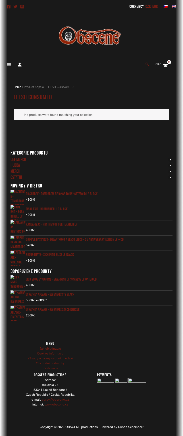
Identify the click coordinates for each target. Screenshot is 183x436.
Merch (15, 171)
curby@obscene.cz (55, 399)
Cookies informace (50, 353)
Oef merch (18, 159)
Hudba (15, 165)
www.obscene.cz (56, 404)
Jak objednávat (50, 348)
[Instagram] (22, 7)
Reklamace (50, 368)
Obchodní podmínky (50, 363)
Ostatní (16, 177)
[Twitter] (15, 7)
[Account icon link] (20, 65)
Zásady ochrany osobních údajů (50, 358)
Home (17, 87)
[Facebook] (9, 7)
